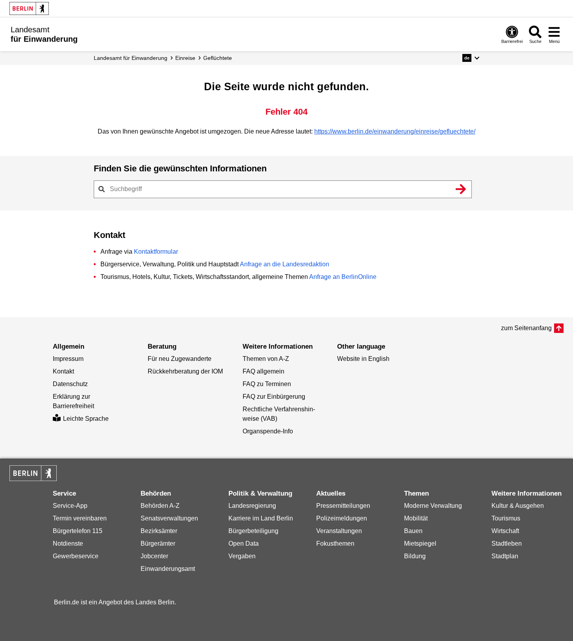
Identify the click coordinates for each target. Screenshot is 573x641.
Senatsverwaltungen (169, 518)
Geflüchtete (217, 58)
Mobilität (416, 518)
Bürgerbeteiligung (253, 531)
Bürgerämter (158, 543)
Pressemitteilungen (343, 505)
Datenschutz (70, 384)
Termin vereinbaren (80, 518)
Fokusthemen (335, 543)
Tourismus (505, 518)
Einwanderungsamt (168, 568)
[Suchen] (461, 189)
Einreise (185, 58)
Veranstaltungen (339, 531)
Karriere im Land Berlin (260, 518)
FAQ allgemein (263, 371)
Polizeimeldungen (341, 518)
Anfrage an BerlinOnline (342, 276)
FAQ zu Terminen (267, 384)
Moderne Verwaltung (433, 505)
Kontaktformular (156, 251)
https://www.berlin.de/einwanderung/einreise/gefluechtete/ (394, 131)
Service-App (70, 505)
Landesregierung (252, 505)
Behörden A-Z (160, 505)
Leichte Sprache (86, 418)
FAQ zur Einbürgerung (274, 396)
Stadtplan (504, 556)
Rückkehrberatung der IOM (185, 371)
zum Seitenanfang (526, 328)
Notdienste (68, 543)
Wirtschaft (505, 531)
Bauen (413, 531)
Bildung (415, 556)
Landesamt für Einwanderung (130, 58)
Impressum (68, 358)
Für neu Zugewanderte (179, 358)
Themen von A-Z (266, 358)
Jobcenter (154, 556)
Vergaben (242, 556)
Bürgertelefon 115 (77, 531)
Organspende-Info (268, 431)
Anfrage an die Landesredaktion (284, 264)
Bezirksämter (159, 531)
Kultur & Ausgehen (517, 505)
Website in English (363, 358)
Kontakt (63, 371)
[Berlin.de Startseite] (29, 8)
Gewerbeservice (75, 556)
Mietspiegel (420, 543)
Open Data (243, 543)
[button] (470, 58)
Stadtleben (506, 543)
